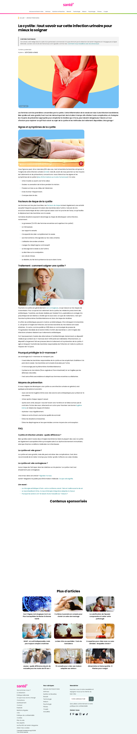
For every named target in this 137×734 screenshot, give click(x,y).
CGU (18, 713)
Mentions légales (22, 710)
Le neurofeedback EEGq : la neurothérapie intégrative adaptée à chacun (48, 491)
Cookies (19, 718)
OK (91, 699)
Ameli (46, 172)
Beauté (69, 11)
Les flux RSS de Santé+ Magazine (27, 725)
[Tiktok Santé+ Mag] (87, 714)
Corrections (21, 700)
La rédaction (21, 693)
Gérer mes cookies (23, 728)
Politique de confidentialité (25, 715)
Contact (19, 705)
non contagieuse (52, 308)
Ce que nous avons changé (26, 698)
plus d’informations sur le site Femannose (52, 177)
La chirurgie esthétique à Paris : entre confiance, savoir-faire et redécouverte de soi (52, 488)
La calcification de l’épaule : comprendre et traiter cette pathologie (100, 616)
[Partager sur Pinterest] (81, 163)
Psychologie (91, 11)
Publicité (19, 708)
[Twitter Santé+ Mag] (84, 714)
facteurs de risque (53, 205)
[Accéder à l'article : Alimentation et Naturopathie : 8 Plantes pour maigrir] (100, 656)
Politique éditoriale (23, 695)
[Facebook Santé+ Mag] (70, 714)
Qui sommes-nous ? (24, 690)
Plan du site (20, 720)
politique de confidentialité (79, 706)
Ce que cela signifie (66, 479)
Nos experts (21, 723)
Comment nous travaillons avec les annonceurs (83, 44)
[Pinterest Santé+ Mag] (73, 714)
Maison (84, 11)
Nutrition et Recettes (58, 11)
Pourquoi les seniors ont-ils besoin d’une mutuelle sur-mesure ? (45, 494)
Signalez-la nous (46, 476)
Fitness (99, 11)
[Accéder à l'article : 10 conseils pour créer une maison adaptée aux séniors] (68, 656)
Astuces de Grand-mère (36, 11)
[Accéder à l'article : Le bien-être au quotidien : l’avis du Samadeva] (68, 631)
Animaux (47, 11)
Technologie (76, 11)
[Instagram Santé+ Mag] (80, 714)
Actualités (46, 712)
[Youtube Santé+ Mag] (76, 714)
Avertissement (21, 703)
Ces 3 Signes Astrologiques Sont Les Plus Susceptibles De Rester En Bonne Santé (37, 616)
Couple (106, 11)
